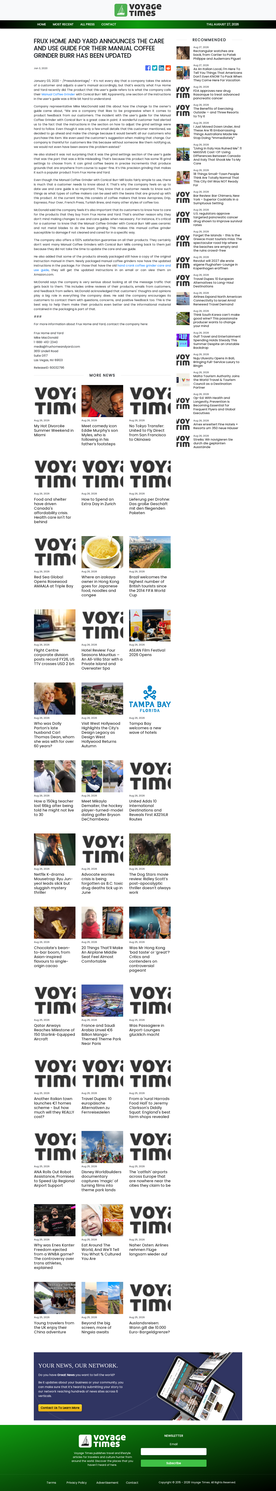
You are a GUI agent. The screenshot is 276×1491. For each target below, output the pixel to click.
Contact (132, 1482)
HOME (41, 24)
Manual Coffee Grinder (58, 94)
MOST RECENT (63, 24)
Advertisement (107, 1482)
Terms (51, 1482)
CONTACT (108, 24)
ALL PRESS (87, 24)
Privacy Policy (76, 1482)
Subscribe (173, 1463)
